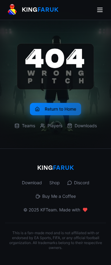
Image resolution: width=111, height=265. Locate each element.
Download (32, 182)
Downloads (86, 125)
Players (54, 125)
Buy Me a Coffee (59, 196)
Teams (28, 125)
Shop (54, 182)
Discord (81, 182)
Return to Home (60, 109)
